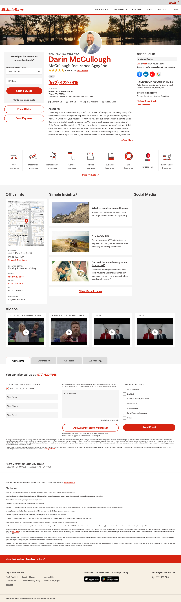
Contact (161, 10)
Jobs (149, 10)
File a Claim (24, 109)
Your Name (12, 397)
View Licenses (143, 105)
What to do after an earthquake (110, 208)
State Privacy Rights (52, 581)
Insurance (100, 10)
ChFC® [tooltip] (52, 76)
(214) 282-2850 (16, 283)
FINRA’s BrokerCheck (146, 101)
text (145, 64)
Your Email (14, 388)
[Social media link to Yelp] (152, 74)
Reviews (136, 10)
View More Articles (90, 291)
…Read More (127, 140)
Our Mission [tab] (44, 360)
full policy (15, 531)
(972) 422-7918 (63, 82)
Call (138, 64)
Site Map (9, 585)
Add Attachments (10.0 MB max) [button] (90, 428)
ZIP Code (12, 81)
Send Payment (24, 118)
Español (172, 2)
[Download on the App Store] (92, 579)
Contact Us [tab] (18, 361)
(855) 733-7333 (50, 449)
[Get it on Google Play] (110, 579)
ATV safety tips (100, 236)
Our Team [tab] (69, 360)
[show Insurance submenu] (107, 9)
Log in (175, 10)
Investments (120, 10)
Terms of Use (11, 581)
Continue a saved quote (24, 100)
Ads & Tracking (11, 577)
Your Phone (29, 388)
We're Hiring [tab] (95, 360)
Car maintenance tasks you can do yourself (110, 264)
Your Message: (70, 393)
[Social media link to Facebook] (139, 74)
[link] (12, 9)
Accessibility (49, 577)
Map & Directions (18, 260)
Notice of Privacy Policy (31, 581)
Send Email (149, 427)
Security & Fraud (28, 577)
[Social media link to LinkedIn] (146, 74)
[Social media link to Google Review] (158, 74)
